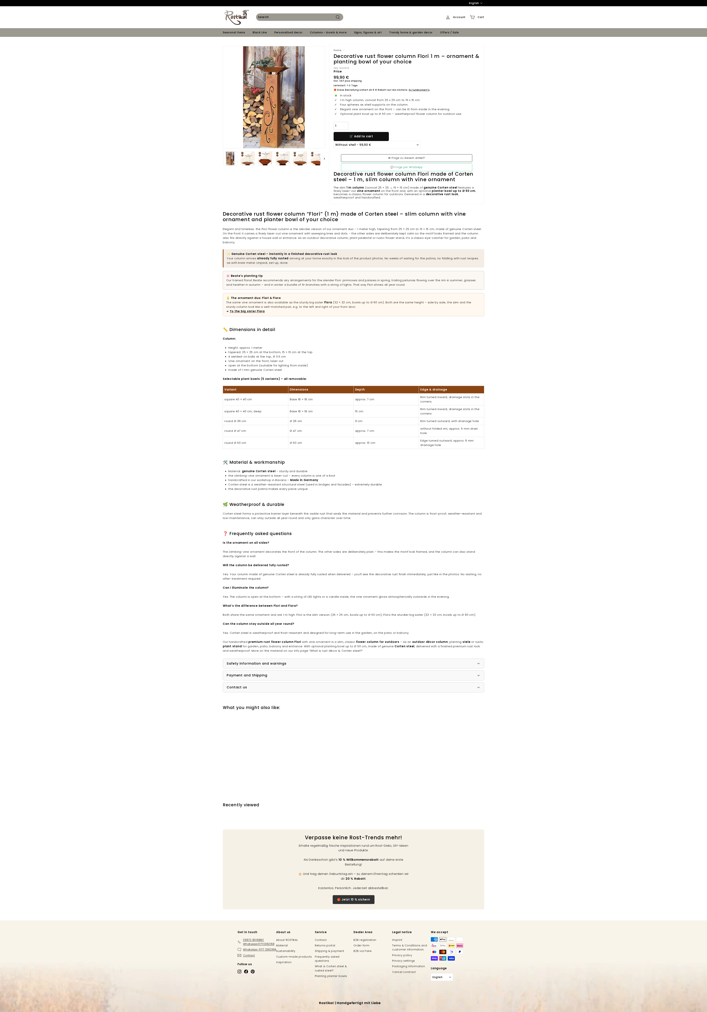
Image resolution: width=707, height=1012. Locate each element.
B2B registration (365, 940)
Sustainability (286, 951)
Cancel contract (404, 972)
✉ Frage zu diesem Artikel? (406, 158)
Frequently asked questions (327, 959)
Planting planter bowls (331, 976)
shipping (356, 80)
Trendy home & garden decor (411, 32)
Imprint (397, 940)
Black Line (260, 32)
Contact (321, 940)
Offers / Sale (449, 32)
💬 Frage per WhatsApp (407, 167)
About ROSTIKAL (287, 940)
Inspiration (283, 962)
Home (338, 50)
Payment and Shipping (247, 675)
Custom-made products (294, 957)
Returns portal (325, 945)
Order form (362, 945)
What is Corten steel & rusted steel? (331, 968)
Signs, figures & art (368, 32)
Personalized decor (288, 32)
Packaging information (408, 966)
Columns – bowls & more (328, 32)
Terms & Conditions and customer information (409, 947)
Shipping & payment (329, 951)
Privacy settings (403, 961)
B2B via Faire (363, 951)
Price (338, 71)
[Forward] (322, 158)
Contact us (237, 687)
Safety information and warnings (256, 663)
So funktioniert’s (419, 89)
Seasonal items (234, 32)
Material (282, 945)
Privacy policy (402, 955)
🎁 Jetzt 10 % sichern (353, 899)
